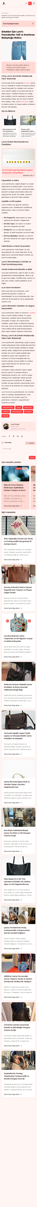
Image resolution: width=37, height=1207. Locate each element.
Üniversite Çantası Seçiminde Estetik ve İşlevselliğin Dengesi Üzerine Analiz (17, 1027)
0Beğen (31, 443)
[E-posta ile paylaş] (17, 436)
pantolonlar (24, 102)
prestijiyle (32, 313)
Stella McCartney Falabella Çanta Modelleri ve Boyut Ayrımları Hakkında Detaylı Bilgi (18, 687)
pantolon (27, 83)
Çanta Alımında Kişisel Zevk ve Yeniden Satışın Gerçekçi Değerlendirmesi (17, 784)
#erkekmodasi (8, 407)
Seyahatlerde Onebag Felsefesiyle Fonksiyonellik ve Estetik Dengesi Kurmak (16, 1076)
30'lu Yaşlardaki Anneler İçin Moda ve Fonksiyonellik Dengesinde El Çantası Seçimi (18, 541)
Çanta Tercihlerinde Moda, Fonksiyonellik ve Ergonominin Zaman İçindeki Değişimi (17, 930)
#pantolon (28, 407)
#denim (5, 411)
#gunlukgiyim (17, 411)
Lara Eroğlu (15, 424)
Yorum (32, 457)
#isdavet (28, 411)
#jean (19, 407)
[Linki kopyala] (22, 436)
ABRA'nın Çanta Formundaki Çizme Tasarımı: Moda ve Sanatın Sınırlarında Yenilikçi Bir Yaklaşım (18, 979)
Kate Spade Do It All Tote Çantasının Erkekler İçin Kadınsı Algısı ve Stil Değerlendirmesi (17, 881)
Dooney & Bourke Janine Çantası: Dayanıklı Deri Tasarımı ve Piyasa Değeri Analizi (18, 590)
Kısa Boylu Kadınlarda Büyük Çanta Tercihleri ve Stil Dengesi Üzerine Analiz (17, 833)
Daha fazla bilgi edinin (12, 506)
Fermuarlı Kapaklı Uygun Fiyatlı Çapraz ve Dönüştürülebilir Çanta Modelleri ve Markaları (17, 736)
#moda (5, 416)
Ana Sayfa (5, 13)
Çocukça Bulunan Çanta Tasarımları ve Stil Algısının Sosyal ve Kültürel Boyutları (18, 638)
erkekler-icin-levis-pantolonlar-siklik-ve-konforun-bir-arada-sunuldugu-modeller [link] (18, 16)
